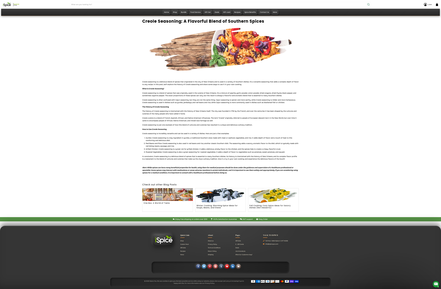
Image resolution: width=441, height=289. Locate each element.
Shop (175, 12)
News (182, 254)
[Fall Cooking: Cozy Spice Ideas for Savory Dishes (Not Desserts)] (273, 195)
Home (166, 12)
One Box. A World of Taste (157, 203)
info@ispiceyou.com (271, 244)
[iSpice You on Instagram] (215, 266)
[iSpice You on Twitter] (204, 266)
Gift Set (208, 12)
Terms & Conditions (214, 248)
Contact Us (264, 12)
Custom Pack (184, 244)
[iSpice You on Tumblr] (221, 266)
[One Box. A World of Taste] (167, 194)
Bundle (183, 12)
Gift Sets (183, 248)
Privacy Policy (212, 244)
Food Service (195, 12)
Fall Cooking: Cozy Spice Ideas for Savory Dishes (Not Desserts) (270, 206)
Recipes (237, 12)
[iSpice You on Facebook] (198, 266)
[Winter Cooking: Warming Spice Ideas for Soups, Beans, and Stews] (220, 195)
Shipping (210, 254)
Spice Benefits (250, 12)
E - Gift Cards (239, 244)
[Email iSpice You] (238, 266)
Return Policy (212, 251)
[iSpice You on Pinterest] (210, 266)
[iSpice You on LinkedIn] (232, 266)
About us (210, 241)
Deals (217, 12)
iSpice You (153, 281)
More (275, 12)
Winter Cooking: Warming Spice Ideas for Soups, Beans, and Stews (217, 206)
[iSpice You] (11, 4)
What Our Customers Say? (243, 254)
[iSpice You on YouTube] (227, 266)
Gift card (226, 12)
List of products (240, 251)
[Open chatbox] (436, 284)
